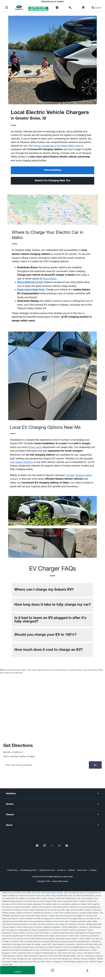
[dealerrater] (59, 845)
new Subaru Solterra (21, 462)
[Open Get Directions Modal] (83, 7)
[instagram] (44, 845)
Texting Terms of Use (47, 870)
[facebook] (37, 845)
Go (95, 765)
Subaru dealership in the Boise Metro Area (57, 145)
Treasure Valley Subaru (60, 881)
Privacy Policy (12, 870)
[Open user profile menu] (87, 970)
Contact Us (61, 870)
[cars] (52, 845)
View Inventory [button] (52, 170)
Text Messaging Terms (28, 870)
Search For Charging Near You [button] (52, 181)
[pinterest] (67, 845)
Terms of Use (82, 870)
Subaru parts (34, 447)
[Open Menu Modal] (6, 7)
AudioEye (92, 870)
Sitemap (71, 870)
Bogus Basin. (50, 278)
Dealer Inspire (68, 877)
